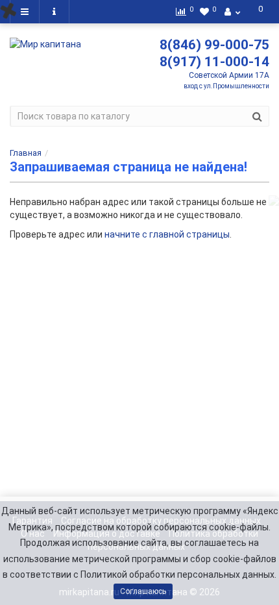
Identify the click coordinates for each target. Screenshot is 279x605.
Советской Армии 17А (229, 75)
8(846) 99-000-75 (214, 45)
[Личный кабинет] (232, 11)
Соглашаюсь (143, 591)
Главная (26, 153)
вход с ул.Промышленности (226, 86)
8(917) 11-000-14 (214, 61)
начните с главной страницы (167, 234)
